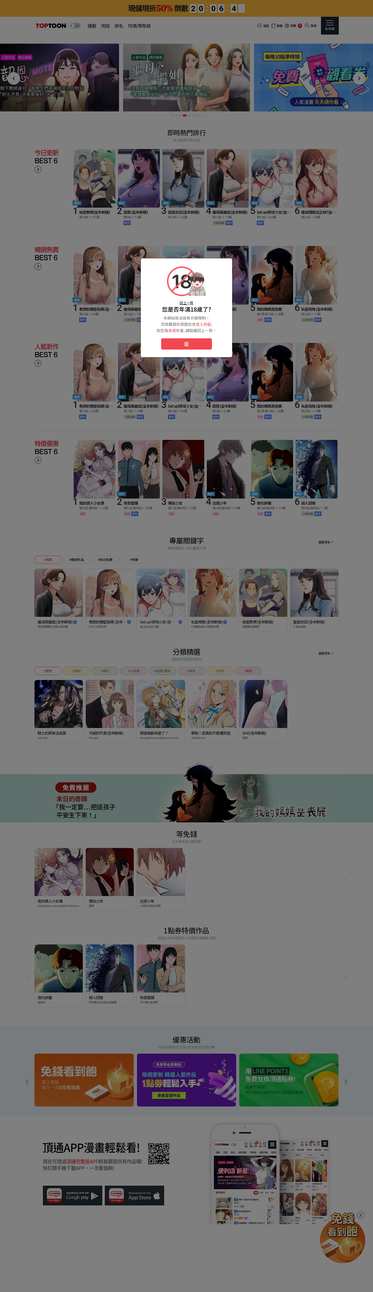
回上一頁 (186, 302)
